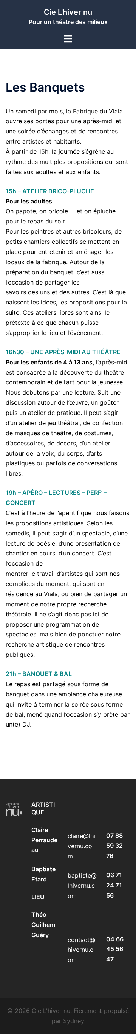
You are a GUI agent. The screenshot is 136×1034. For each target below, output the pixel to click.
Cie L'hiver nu (68, 12)
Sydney (73, 1021)
